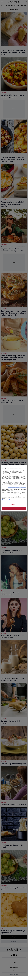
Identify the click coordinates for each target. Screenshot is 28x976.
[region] (14, 488)
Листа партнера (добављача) (8, 499)
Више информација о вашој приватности (17, 487)
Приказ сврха (14, 504)
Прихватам (14, 508)
